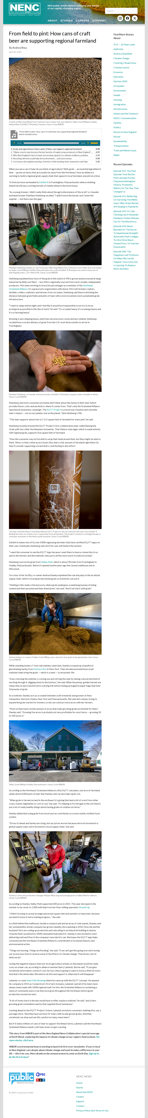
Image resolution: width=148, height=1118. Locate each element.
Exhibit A (43, 182)
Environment (119, 90)
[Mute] (88, 143)
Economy (118, 72)
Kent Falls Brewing (36, 980)
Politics (117, 127)
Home (79, 1082)
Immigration (119, 104)
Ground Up (84, 907)
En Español (118, 85)
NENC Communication (124, 118)
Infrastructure (120, 109)
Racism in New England (124, 132)
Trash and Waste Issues (124, 150)
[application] (55, 143)
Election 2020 (120, 81)
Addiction (118, 49)
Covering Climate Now (124, 62)
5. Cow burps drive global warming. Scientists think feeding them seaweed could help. (49, 161)
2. (52, 152)
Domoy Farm (40, 669)
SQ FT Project (54, 409)
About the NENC (84, 1092)
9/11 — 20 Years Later (124, 44)
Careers (80, 1096)
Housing (117, 99)
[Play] (14, 143)
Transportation (120, 145)
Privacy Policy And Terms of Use (92, 1110)
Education (118, 76)
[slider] (95, 142)
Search (134, 6)
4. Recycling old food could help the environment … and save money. (41, 158)
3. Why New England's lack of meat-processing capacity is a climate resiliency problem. (49, 155)
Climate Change (121, 58)
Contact (80, 1105)
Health (116, 95)
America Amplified (122, 53)
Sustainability (120, 141)
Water (116, 155)
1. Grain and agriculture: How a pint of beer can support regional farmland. (46, 149)
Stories (116, 136)
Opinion (117, 122)
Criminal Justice (121, 67)
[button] (120, 18)
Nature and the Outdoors (125, 113)
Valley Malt (47, 562)
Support (80, 1101)
